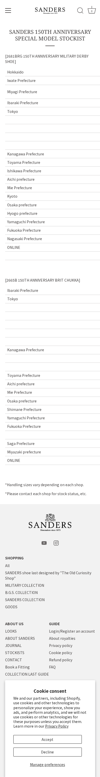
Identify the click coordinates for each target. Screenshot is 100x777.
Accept (47, 739)
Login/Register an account (72, 631)
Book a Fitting (17, 666)
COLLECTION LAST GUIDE (27, 674)
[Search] (80, 11)
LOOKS (11, 631)
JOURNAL (13, 645)
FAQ (52, 666)
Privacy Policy (56, 726)
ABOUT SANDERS (20, 638)
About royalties (62, 638)
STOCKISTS (14, 652)
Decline (47, 751)
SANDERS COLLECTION (25, 599)
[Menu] (8, 10)
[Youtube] (44, 542)
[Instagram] (56, 542)
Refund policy (60, 659)
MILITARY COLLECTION (24, 585)
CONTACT (13, 659)
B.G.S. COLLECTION (21, 592)
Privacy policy (60, 645)
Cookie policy (60, 652)
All (7, 565)
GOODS (11, 606)
